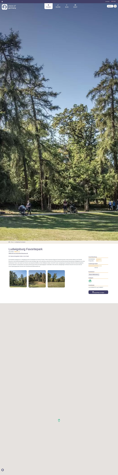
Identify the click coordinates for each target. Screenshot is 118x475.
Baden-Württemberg (94, 274)
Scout (75, 7)
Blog (66, 7)
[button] (59, 420)
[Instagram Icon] (2, 2)
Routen (58, 7)
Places (48, 7)
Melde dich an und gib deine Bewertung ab (18, 253)
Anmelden (107, 1)
